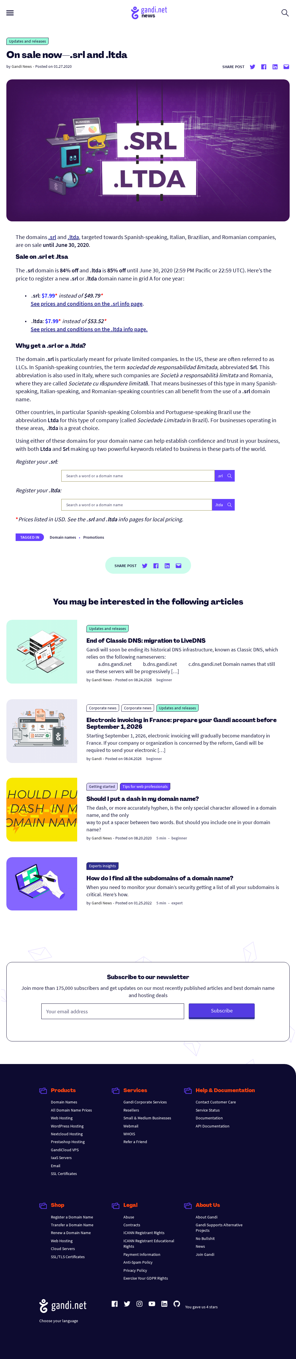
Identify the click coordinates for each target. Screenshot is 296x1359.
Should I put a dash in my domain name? (142, 799)
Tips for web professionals (145, 786)
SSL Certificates (64, 1173)
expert (177, 903)
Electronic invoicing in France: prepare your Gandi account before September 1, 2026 (181, 724)
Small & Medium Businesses (147, 1118)
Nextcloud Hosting (67, 1133)
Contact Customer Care (216, 1102)
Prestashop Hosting (68, 1141)
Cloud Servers (63, 1248)
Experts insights (102, 865)
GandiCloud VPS (65, 1149)
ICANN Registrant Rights (143, 1232)
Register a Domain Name (72, 1217)
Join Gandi (205, 1254)
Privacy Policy (135, 1270)
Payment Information (141, 1254)
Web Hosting (62, 1118)
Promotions (93, 537)
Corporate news (102, 708)
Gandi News (22, 66)
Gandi (97, 758)
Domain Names (64, 1102)
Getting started (102, 786)
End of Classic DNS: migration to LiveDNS (146, 641)
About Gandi (206, 1217)
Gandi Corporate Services (145, 1102)
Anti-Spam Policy (138, 1262)
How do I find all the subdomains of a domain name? (159, 879)
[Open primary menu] (9, 13)
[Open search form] (285, 13)
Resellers (131, 1110)
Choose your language (58, 1320)
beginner (164, 679)
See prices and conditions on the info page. (89, 329)
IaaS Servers (61, 1157)
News (200, 1246)
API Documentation (213, 1126)
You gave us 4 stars (201, 1306)
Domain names (63, 537)
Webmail (130, 1126)
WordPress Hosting (67, 1126)
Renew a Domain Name (71, 1232)
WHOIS (129, 1133)
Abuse (128, 1217)
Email (55, 1165)
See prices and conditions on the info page (87, 303)
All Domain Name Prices (71, 1110)
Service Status (208, 1110)
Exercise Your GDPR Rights (145, 1278)
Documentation (209, 1118)
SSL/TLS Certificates (68, 1256)
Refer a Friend (135, 1141)
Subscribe (222, 1010)
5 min (161, 838)
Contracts (131, 1224)
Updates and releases (27, 41)
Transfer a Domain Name (72, 1224)
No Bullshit (205, 1238)
